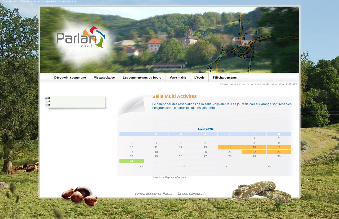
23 (278, 151)
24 (131, 156)
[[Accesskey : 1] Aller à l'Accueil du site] (79, 47)
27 (205, 156)
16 (278, 147)
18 (156, 151)
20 (205, 151)
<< (141, 166)
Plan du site (10, 1)
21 (229, 151)
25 (156, 156)
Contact (181, 177)
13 (205, 147)
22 (254, 151)
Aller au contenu (30, 1)
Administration (67, 1)
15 (254, 147)
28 (229, 156)
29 (254, 156)
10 (131, 147)
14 (229, 147)
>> (269, 166)
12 (180, 147)
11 (156, 147)
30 (278, 156)
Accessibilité (49, 1)
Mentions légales (163, 177)
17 (131, 151)
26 (180, 156)
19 (180, 151)
